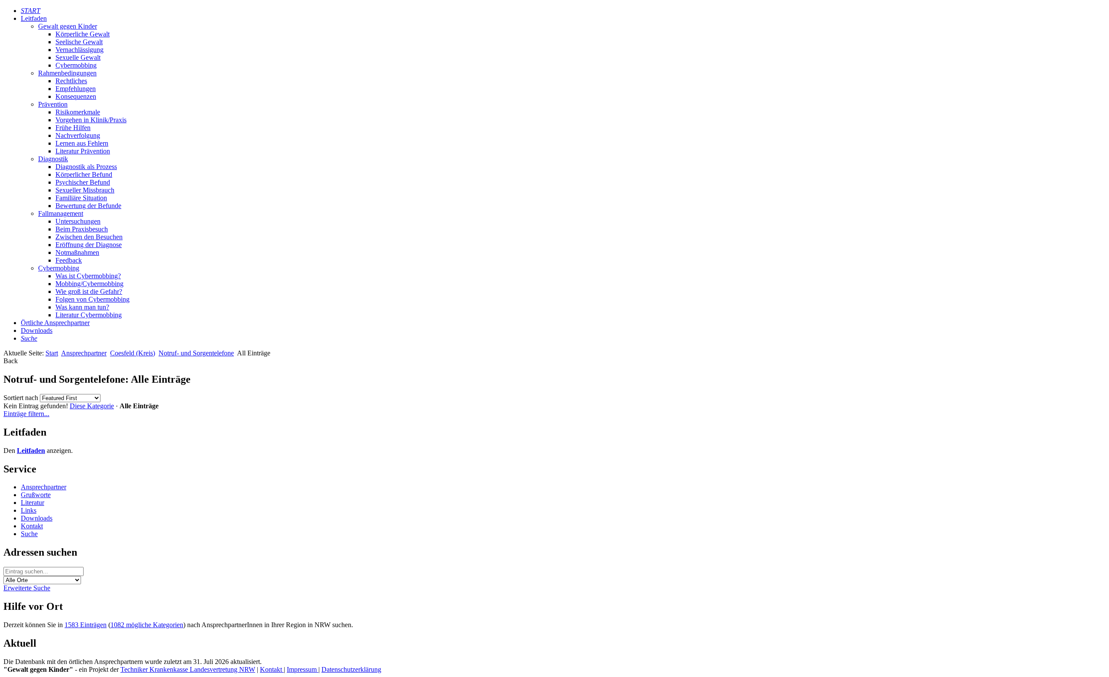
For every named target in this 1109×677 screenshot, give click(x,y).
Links (28, 510)
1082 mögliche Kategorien (146, 624)
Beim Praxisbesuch (81, 229)
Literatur (32, 502)
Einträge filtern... (26, 413)
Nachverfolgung (77, 135)
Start (51, 353)
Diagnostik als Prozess (86, 166)
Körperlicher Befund (83, 174)
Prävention (53, 104)
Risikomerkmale (77, 112)
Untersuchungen (78, 221)
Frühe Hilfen (73, 127)
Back (10, 361)
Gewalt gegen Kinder (67, 26)
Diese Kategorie (92, 406)
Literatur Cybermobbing (88, 315)
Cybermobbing (76, 65)
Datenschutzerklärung (351, 669)
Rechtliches (71, 81)
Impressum (302, 669)
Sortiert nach (20, 397)
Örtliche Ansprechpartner (55, 322)
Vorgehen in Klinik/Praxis (90, 120)
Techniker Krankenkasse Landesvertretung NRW (187, 669)
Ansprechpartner (84, 353)
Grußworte (36, 494)
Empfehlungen (75, 88)
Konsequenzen (75, 96)
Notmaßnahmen (77, 252)
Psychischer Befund (82, 182)
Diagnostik (53, 159)
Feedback (68, 260)
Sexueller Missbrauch (84, 190)
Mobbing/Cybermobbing (89, 283)
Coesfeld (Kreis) (132, 353)
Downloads (36, 330)
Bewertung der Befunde (88, 205)
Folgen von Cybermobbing (92, 299)
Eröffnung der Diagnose (88, 244)
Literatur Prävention (82, 151)
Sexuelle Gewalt (78, 57)
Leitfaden (34, 18)
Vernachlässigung (79, 49)
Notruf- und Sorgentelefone (196, 353)
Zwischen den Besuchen (89, 237)
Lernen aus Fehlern (81, 143)
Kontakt (32, 526)
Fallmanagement (60, 213)
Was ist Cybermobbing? (88, 276)
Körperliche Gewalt (82, 34)
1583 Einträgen (86, 624)
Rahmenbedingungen (67, 73)
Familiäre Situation (81, 198)
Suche (29, 533)
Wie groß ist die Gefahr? (88, 291)
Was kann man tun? (82, 307)
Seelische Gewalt (79, 42)
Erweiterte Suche (26, 588)
